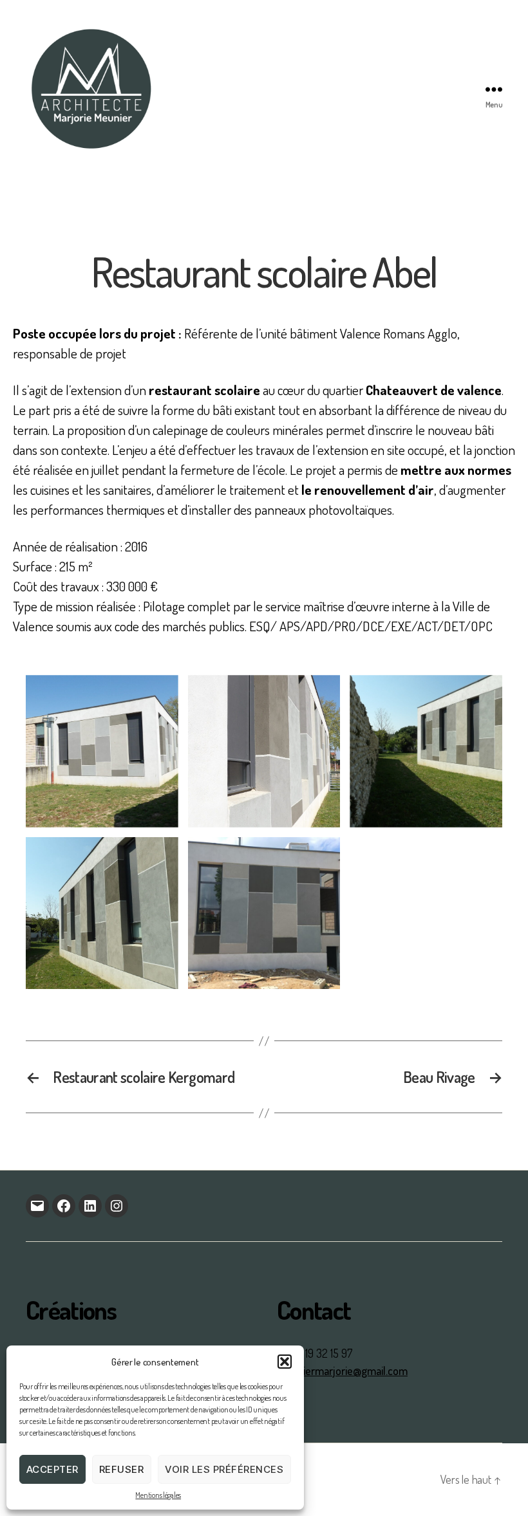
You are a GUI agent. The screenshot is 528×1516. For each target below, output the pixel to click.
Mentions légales (158, 1495)
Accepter (52, 1469)
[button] (284, 1361)
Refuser (121, 1469)
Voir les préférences (224, 1469)
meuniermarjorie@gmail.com (342, 1370)
